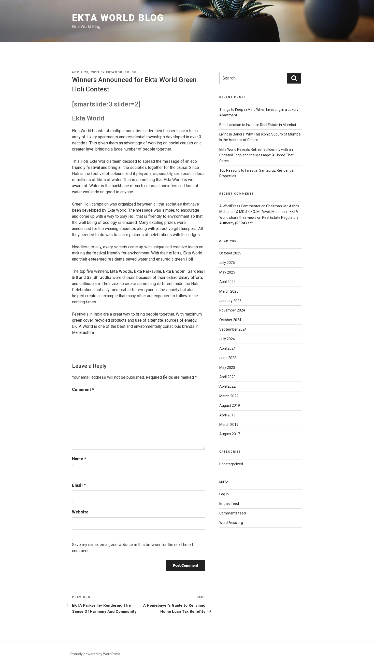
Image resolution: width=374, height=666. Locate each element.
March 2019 (228, 425)
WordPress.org (231, 523)
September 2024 (233, 329)
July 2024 (227, 339)
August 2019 (229, 405)
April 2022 (227, 386)
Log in (224, 494)
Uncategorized (231, 464)
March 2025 (228, 291)
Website (80, 512)
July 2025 (227, 263)
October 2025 (230, 253)
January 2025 (230, 301)
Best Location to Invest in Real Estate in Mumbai (257, 125)
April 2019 (227, 415)
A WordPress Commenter (240, 206)
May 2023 (227, 367)
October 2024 (230, 320)
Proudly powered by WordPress (95, 654)
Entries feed (229, 503)
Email (78, 485)
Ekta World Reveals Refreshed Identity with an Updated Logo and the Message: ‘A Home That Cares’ (256, 155)
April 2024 (227, 348)
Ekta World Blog (118, 17)
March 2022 (228, 396)
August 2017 (229, 434)
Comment (83, 389)
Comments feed (232, 513)
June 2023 (227, 358)
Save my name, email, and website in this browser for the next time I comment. (132, 547)
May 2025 (227, 272)
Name (79, 458)
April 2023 (227, 377)
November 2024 (232, 310)
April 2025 (227, 282)
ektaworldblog (121, 72)
